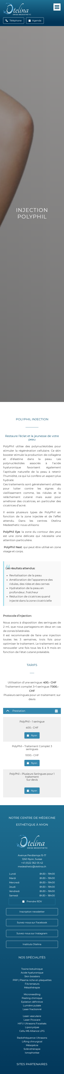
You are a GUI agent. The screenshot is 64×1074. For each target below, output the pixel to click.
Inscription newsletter (32, 911)
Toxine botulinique (32, 968)
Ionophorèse (32, 1052)
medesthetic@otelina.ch (32, 866)
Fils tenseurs (32, 983)
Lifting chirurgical (32, 1041)
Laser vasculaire (32, 1016)
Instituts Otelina (32, 944)
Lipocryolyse (32, 1027)
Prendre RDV (34, 901)
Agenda (36, 20)
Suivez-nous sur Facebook (32, 922)
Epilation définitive (32, 1001)
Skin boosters (32, 976)
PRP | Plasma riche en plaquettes (32, 980)
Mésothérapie (32, 987)
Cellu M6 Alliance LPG (32, 1030)
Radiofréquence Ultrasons (32, 1037)
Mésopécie (32, 1045)
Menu (57, 7)
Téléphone (16, 20)
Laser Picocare (32, 1019)
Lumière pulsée (32, 1005)
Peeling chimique (32, 998)
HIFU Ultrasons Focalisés (32, 1023)
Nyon (33, 735)
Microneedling (32, 994)
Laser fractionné (32, 1009)
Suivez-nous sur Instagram (31, 933)
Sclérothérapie (32, 1048)
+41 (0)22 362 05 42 (32, 862)
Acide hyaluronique (32, 972)
